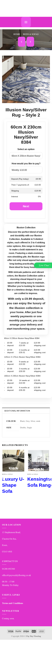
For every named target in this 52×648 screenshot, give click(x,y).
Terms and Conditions (12, 603)
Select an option (26, 149)
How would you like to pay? (26, 163)
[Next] (48, 483)
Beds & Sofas (31, 34)
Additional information (17, 411)
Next (26, 206)
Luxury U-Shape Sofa (13, 485)
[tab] (26, 411)
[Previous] (4, 483)
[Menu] (26, 22)
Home (16, 34)
